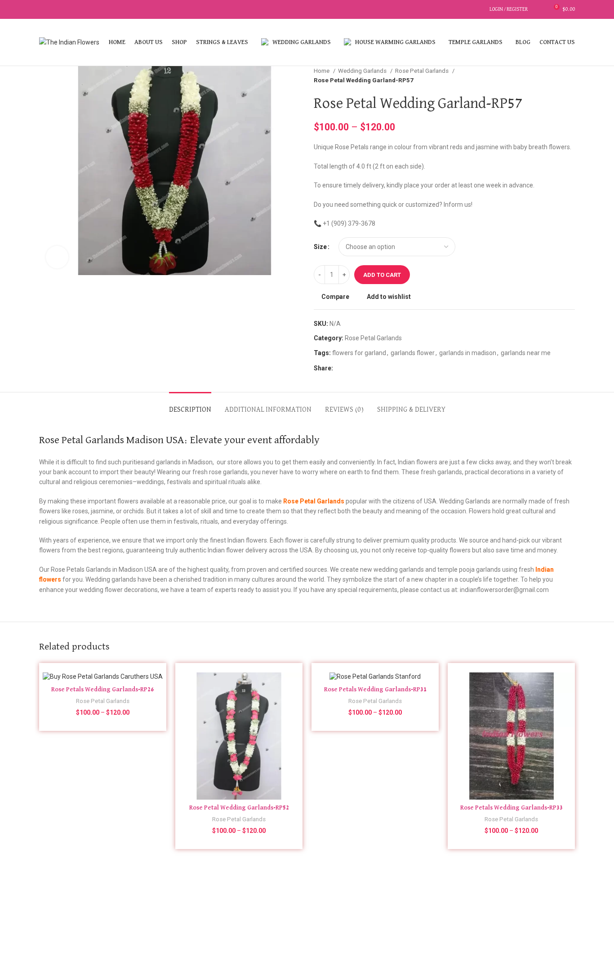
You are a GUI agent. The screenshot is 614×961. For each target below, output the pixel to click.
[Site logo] (69, 41)
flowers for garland (359, 352)
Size (320, 246)
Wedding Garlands (363, 70)
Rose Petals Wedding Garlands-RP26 (102, 689)
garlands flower (413, 352)
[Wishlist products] (539, 9)
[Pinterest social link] (75, 9)
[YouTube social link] (65, 9)
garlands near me (526, 352)
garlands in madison (467, 352)
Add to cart (382, 274)
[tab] (190, 405)
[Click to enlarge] (57, 257)
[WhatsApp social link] (351, 368)
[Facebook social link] (44, 9)
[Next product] (570, 75)
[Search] (480, 9)
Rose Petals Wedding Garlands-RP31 (375, 689)
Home (322, 70)
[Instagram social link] (54, 9)
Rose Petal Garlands (422, 70)
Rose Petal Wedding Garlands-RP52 (239, 808)
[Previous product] (552, 75)
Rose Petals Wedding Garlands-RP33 (511, 808)
